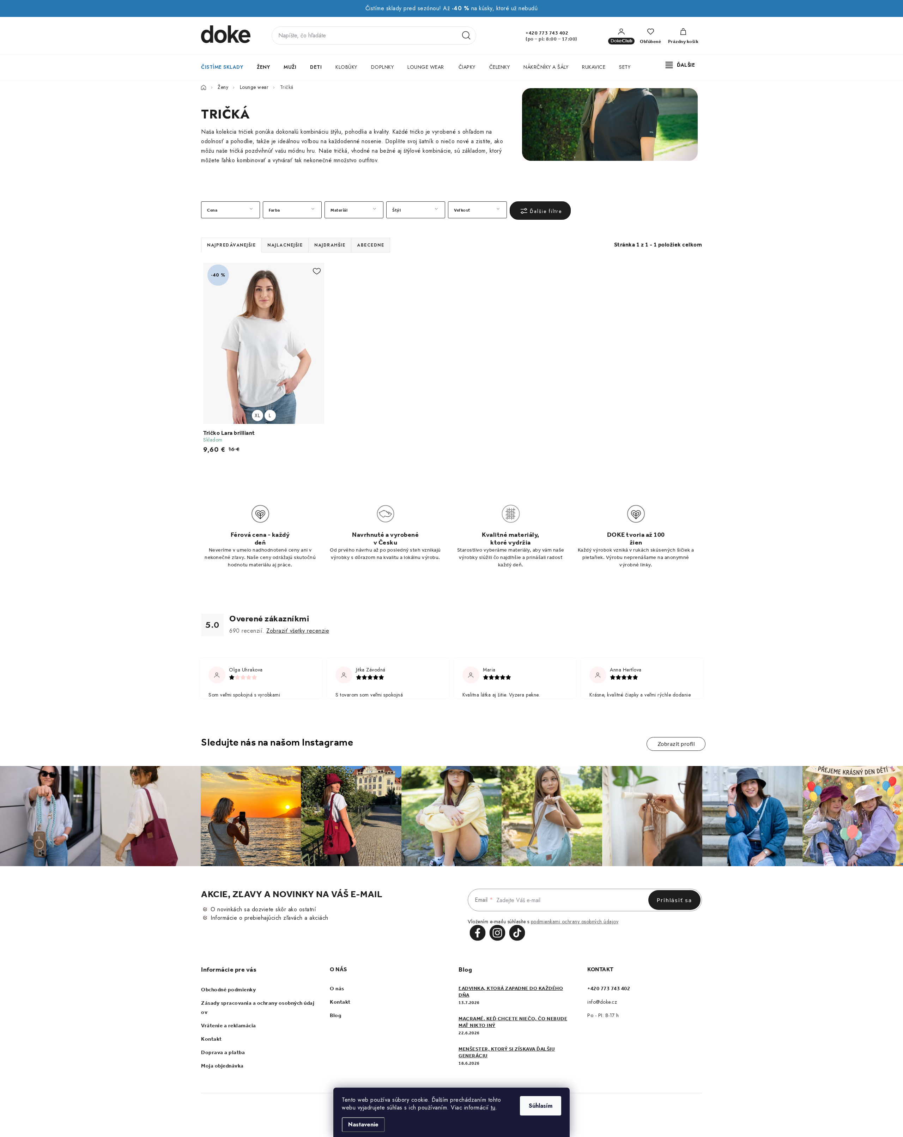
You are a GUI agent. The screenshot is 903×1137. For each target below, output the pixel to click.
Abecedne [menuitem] (370, 245)
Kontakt (211, 1039)
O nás (337, 988)
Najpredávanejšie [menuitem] (231, 245)
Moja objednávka (222, 1066)
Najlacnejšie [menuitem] (285, 245)
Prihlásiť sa (674, 900)
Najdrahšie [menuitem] (329, 245)
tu (493, 1107)
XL (257, 415)
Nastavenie (363, 1124)
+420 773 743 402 (547, 33)
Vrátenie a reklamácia (228, 1025)
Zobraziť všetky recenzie (297, 631)
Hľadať (466, 35)
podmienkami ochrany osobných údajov (575, 921)
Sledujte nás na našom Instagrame (277, 742)
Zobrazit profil (676, 744)
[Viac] (680, 64)
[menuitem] (221, 67)
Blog (335, 1015)
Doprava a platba (223, 1052)
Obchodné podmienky (228, 989)
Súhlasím (540, 1106)
